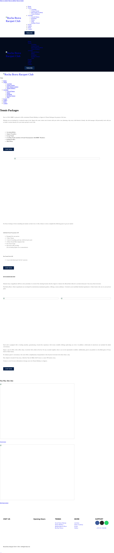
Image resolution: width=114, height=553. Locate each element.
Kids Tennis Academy (4, 502)
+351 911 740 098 (101, 528)
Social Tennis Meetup (60, 523)
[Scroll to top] (1, 552)
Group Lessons (3, 441)
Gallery (76, 528)
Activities (76, 523)
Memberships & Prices (61, 526)
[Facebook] (97, 523)
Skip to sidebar (12, 0)
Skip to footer (20, 0)
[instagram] (3, 106)
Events (76, 526)
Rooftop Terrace (59, 528)
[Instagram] (102, 523)
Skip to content (4, 0)
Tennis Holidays (59, 524)
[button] (60, 74)
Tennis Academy (78, 524)
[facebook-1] (1, 106)
